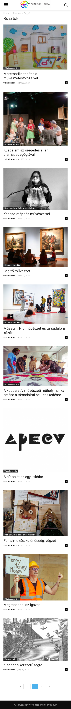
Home (6, 13)
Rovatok (17, 13)
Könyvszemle (10, 659)
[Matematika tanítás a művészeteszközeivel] (35, 47)
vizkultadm (9, 82)
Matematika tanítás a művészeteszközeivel (20, 76)
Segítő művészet (16, 271)
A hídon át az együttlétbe (23, 477)
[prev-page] (21, 686)
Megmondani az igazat (21, 605)
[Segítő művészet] (35, 247)
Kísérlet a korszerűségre (22, 665)
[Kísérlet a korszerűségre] (35, 639)
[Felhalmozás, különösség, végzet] (35, 513)
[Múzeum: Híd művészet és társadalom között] (35, 304)
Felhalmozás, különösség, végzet (29, 541)
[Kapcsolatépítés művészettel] (35, 188)
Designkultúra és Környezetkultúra (20, 208)
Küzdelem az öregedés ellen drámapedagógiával (25, 152)
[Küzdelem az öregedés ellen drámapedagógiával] (35, 119)
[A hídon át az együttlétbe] (35, 440)
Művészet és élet (11, 68)
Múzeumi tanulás (12, 265)
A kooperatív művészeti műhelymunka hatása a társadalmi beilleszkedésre (33, 392)
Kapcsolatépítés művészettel (26, 214)
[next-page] (49, 686)
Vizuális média (10, 471)
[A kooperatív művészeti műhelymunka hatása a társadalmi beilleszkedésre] (35, 366)
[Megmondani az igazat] (35, 577)
